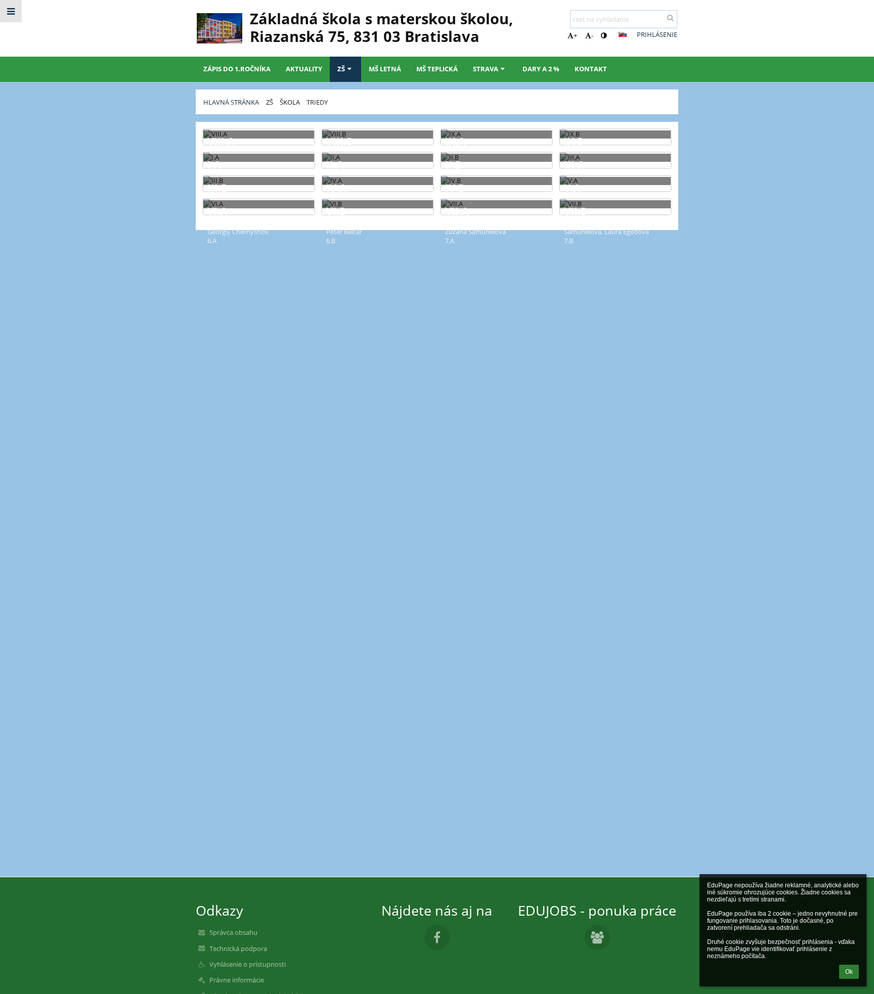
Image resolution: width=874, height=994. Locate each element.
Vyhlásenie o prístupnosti (247, 964)
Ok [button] (849, 971)
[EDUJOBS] (597, 937)
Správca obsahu (233, 932)
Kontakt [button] (591, 68)
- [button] (592, 35)
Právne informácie (236, 979)
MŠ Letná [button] (385, 68)
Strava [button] (485, 68)
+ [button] (575, 35)
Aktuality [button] (304, 68)
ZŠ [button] (341, 68)
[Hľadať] (670, 18)
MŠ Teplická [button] (437, 68)
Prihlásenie (657, 34)
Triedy (317, 102)
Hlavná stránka (231, 102)
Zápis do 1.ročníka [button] (237, 68)
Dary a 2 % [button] (540, 68)
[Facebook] (437, 937)
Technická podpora (238, 948)
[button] (603, 35)
